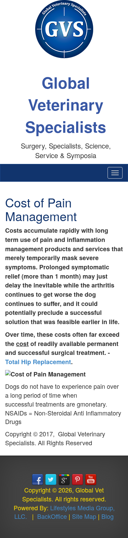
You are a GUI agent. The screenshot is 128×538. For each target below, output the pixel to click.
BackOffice (52, 516)
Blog (107, 516)
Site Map (84, 516)
